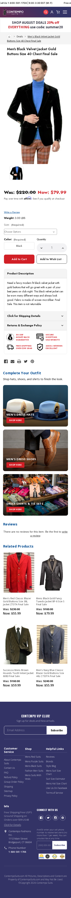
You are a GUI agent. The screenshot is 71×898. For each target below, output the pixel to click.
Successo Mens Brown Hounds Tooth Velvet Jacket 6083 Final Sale (18, 673)
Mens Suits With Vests (33, 777)
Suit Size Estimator (55, 778)
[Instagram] (55, 818)
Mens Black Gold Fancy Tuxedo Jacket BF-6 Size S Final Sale (50, 601)
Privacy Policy (10, 795)
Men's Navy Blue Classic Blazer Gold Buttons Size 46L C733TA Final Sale (50, 673)
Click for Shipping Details (23, 316)
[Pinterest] (32, 361)
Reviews (50, 756)
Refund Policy (11, 777)
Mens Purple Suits (34, 761)
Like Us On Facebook (56, 788)
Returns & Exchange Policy (24, 325)
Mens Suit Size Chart (53, 772)
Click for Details (12, 824)
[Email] (12, 361)
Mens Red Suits (33, 756)
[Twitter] (26, 361)
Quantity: (41, 239)
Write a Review (12, 212)
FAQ (6, 772)
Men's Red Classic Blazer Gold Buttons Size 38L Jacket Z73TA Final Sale (17, 601)
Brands (49, 761)
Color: (15, 239)
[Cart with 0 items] (57, 12)
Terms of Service (54, 792)
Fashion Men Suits (34, 770)
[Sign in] (51, 12)
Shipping (8, 786)
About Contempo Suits (12, 761)
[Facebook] (6, 361)
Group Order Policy (14, 781)
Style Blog (51, 766)
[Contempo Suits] (13, 12)
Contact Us (9, 767)
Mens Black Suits (33, 766)
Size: (14, 224)
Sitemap (8, 791)
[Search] (45, 12)
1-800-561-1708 (17, 851)
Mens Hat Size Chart (56, 783)
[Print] (19, 361)
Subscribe (57, 730)
